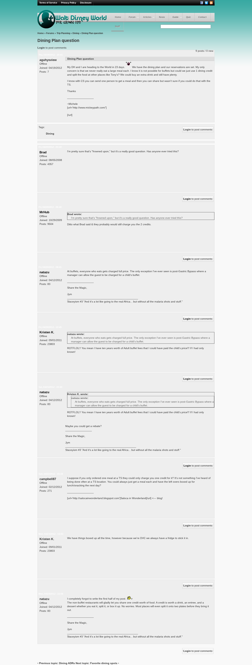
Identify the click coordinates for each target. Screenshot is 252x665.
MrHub (44, 212)
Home (118, 17)
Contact (202, 17)
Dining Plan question (92, 33)
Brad (42, 152)
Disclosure (86, 3)
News (162, 17)
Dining (76, 33)
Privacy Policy (68, 3)
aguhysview (48, 60)
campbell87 (47, 479)
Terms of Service (48, 3)
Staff (117, 26)
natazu (44, 272)
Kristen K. (46, 332)
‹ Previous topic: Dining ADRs (56, 663)
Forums (50, 33)
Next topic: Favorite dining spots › (97, 663)
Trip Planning (63, 33)
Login (41, 47)
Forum (132, 17)
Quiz (188, 17)
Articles (147, 17)
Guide (175, 17)
